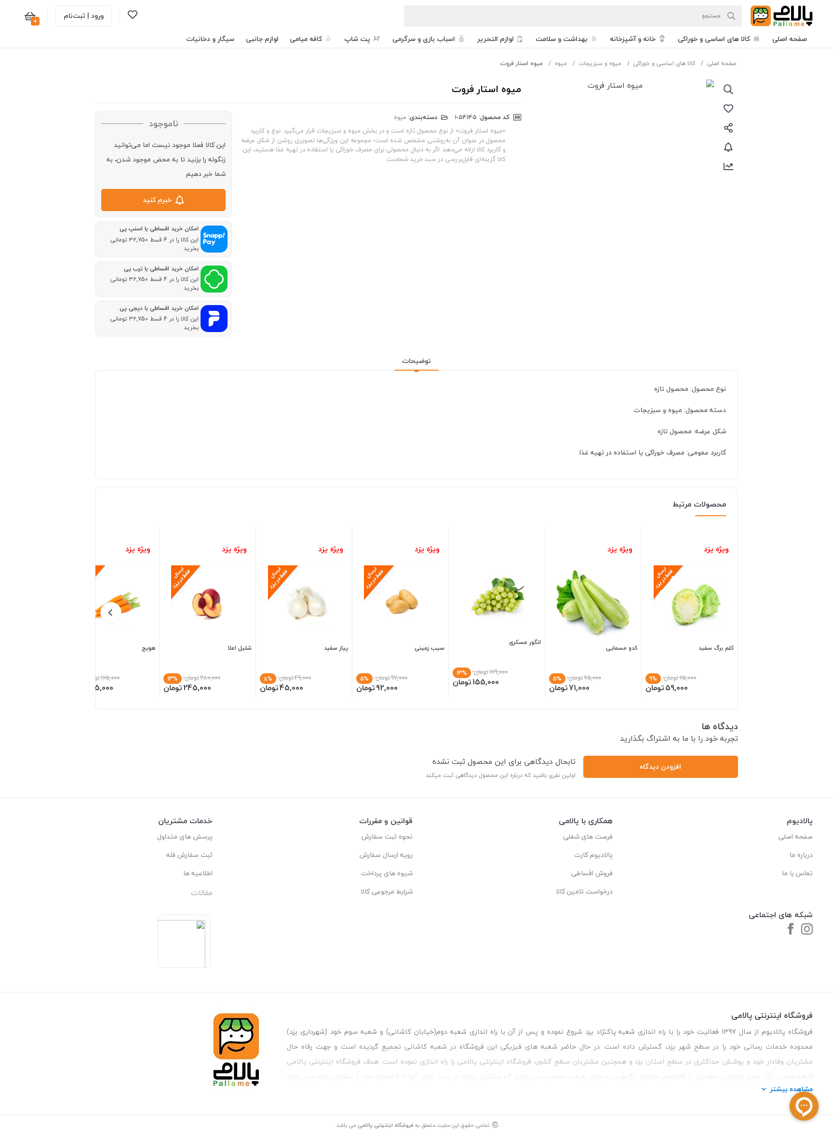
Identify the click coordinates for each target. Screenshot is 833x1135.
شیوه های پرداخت (387, 873)
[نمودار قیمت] (728, 166)
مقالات (202, 892)
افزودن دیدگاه (660, 767)
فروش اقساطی (592, 873)
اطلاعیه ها (198, 873)
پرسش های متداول (185, 836)
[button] (789, 39)
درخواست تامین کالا (584, 891)
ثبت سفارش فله (189, 855)
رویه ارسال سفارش (386, 855)
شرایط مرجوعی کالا (387, 891)
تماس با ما (797, 873)
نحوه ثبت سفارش (387, 836)
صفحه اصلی (721, 63)
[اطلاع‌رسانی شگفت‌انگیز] (728, 147)
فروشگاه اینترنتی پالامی (386, 1125)
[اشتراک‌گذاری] (728, 127)
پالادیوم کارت (593, 855)
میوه (561, 63)
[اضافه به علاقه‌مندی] (728, 108)
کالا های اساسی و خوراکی (664, 63)
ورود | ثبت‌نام (84, 16)
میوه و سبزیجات (600, 63)
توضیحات (416, 361)
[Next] (110, 612)
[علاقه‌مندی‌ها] (132, 16)
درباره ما (801, 855)
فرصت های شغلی (588, 836)
